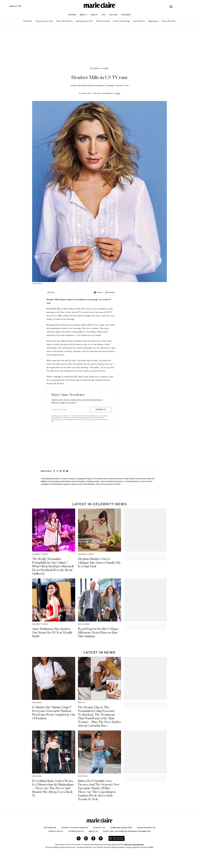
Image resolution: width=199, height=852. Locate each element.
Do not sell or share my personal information (127, 831)
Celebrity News (99, 68)
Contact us (99, 828)
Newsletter (111, 292)
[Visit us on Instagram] (86, 838)
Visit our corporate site (133, 844)
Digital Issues (153, 21)
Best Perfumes (139, 21)
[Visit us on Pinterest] (101, 838)
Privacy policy (55, 831)
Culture (113, 15)
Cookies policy (76, 831)
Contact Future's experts (74, 828)
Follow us (99, 292)
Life (103, 15)
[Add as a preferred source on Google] (131, 838)
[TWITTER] (57, 470)
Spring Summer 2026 (84, 21)
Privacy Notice (55, 418)
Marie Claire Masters (64, 21)
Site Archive (50, 828)
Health (94, 15)
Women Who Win (168, 21)
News (118, 93)
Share (52, 292)
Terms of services (77, 416)
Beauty (83, 15)
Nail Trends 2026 (103, 21)
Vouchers (126, 15)
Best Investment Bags (121, 21)
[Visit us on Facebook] (93, 838)
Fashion (72, 15)
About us (93, 831)
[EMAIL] (67, 470)
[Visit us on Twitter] (79, 838)
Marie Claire (86, 93)
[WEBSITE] (63, 470)
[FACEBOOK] (54, 470)
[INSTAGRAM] (60, 470)
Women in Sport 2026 (44, 21)
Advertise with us (146, 828)
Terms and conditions (121, 828)
